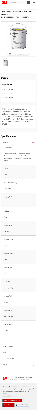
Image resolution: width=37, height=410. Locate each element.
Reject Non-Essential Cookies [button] (12, 400)
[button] (22, 405)
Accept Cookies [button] (8, 405)
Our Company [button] (9, 346)
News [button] (5, 353)
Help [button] (5, 365)
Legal (11, 377)
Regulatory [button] (8, 359)
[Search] (28, 2)
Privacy (17, 377)
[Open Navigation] (34, 3)
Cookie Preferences (26, 377)
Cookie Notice (7, 396)
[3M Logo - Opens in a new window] (4, 2)
